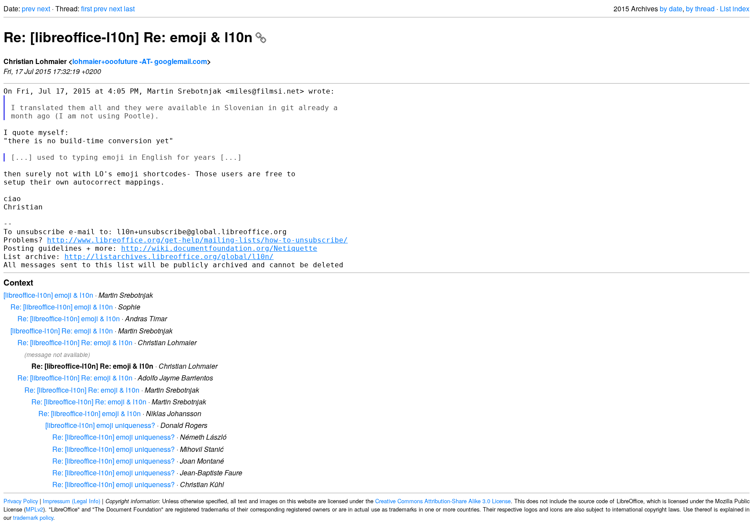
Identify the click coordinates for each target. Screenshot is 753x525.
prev (28, 8)
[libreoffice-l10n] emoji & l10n (48, 295)
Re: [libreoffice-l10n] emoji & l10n (61, 307)
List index (735, 8)
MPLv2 (34, 509)
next (43, 8)
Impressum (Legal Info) (71, 501)
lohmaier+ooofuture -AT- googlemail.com (139, 61)
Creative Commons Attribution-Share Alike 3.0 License (443, 501)
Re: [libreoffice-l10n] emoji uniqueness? (113, 437)
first (86, 8)
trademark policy (33, 517)
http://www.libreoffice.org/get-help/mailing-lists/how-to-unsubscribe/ (197, 240)
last (129, 8)
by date (671, 8)
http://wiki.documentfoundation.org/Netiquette (219, 248)
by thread (700, 8)
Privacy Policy (20, 501)
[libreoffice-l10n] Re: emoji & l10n (61, 331)
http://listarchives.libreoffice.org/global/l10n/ (169, 256)
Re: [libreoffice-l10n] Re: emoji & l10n (128, 37)
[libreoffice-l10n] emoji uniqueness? (100, 425)
